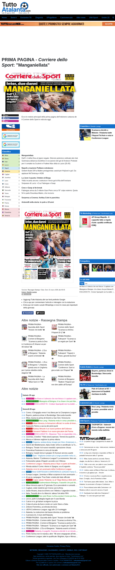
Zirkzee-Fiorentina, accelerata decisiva (41, 507)
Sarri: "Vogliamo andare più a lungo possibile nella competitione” (55, 456)
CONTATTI (62, 550)
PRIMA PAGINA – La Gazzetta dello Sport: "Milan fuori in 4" (36, 379)
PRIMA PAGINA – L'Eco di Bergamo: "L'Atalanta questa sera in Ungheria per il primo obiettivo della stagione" (34, 367)
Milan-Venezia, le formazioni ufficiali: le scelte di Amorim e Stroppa (56, 423)
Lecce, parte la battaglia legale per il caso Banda (45, 499)
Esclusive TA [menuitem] (26, 18)
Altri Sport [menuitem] (93, 18)
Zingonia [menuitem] (39, 18)
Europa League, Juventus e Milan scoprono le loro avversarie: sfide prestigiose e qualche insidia (64, 474)
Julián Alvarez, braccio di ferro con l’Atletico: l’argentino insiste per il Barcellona (57, 491)
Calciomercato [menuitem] (66, 18)
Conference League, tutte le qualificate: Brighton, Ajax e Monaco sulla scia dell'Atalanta (60, 536)
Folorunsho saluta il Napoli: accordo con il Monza (45, 461)
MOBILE (70, 550)
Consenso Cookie (53, 546)
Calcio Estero (86, 367)
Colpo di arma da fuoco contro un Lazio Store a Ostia (47, 504)
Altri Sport (84, 421)
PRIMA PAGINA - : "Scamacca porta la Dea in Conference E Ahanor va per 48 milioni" (34, 341)
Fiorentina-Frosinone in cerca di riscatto (42, 450)
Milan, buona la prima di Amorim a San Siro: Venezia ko (48, 418)
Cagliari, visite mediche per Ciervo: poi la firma (44, 488)
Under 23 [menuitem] (105, 18)
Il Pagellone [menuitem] (52, 18)
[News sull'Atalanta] (16, 7)
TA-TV (83, 385)
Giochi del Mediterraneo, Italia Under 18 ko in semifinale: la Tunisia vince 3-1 (56, 445)
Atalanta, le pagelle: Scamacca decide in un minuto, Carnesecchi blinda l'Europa (63, 531)
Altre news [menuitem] (80, 18)
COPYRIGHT (83, 550)
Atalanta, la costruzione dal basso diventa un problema (48, 512)
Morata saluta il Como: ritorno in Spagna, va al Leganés (48, 466)
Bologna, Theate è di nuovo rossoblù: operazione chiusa (48, 448)
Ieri (86, 283)
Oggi (81, 283)
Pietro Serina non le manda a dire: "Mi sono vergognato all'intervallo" (53, 534)
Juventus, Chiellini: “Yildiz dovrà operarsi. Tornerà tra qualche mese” (53, 437)
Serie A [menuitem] (14, 18)
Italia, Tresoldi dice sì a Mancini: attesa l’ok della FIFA (47, 493)
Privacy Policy (65, 546)
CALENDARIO (53, 550)
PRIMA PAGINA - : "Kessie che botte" (36, 327)
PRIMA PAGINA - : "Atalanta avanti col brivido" (37, 353)
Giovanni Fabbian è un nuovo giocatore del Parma (50, 431)
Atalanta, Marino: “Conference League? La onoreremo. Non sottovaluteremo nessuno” (60, 458)
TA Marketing (85, 213)
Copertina (84, 126)
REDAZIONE (42, 550)
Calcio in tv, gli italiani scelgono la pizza (42, 501)
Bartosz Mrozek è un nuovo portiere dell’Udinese (49, 429)
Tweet (41, 313)
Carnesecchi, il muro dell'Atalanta (39, 515)
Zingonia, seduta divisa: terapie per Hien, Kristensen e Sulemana (55, 442)
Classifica (6, 152)
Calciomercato (86, 403)
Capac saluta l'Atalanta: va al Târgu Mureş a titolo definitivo (53, 480)
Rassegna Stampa (34, 290)
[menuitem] (113, 18)
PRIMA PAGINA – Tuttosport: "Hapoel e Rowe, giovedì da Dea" (67, 353)
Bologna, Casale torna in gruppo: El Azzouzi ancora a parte (49, 453)
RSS (75, 550)
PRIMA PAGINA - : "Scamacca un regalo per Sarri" (67, 338)
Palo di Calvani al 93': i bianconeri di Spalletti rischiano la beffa (101, 391)
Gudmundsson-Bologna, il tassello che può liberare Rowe (56, 483)
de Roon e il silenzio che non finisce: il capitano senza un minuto (56, 399)
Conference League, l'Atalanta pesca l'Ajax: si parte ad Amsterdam (52, 464)
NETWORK (33, 550)
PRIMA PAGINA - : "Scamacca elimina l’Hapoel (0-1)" (55, 520)
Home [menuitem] (4, 18)
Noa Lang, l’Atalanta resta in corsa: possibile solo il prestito (56, 421)
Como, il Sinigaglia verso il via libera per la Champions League (51, 412)
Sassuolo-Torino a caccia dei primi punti (42, 426)
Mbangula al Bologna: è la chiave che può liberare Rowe (55, 401)
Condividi (29, 313)
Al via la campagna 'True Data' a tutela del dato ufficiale (48, 477)
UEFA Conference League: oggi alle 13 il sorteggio (46, 509)
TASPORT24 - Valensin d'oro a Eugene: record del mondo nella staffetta (103, 427)
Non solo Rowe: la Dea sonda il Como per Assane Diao (55, 496)
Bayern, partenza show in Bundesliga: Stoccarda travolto (48, 415)
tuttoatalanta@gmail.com (82, 560)
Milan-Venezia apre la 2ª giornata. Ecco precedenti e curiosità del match (54, 485)
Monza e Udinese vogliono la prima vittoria (43, 439)
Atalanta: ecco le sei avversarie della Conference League (48, 469)
